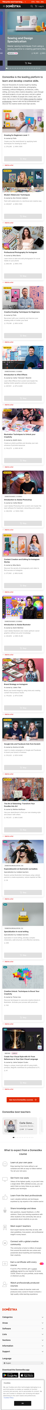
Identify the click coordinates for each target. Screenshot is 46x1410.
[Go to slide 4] (12, 68)
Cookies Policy (8, 1397)
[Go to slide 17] (34, 68)
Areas (5, 1323)
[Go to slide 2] (8, 68)
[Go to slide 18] (36, 68)
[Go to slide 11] (24, 68)
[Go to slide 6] (15, 68)
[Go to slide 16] (32, 68)
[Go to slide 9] (20, 68)
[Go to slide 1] (6, 68)
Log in (41, 6)
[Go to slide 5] (20, 1137)
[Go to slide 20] (39, 68)
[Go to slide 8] (19, 68)
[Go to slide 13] (27, 68)
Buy (24, 63)
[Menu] (4, 6)
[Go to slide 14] (29, 68)
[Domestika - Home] (13, 6)
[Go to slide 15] (31, 68)
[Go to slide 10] (22, 68)
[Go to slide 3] (10, 68)
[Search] (31, 6)
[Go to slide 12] (32, 1137)
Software (6, 1328)
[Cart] (36, 6)
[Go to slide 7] (17, 68)
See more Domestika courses (21, 1100)
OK (23, 1403)
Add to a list (9, 165)
